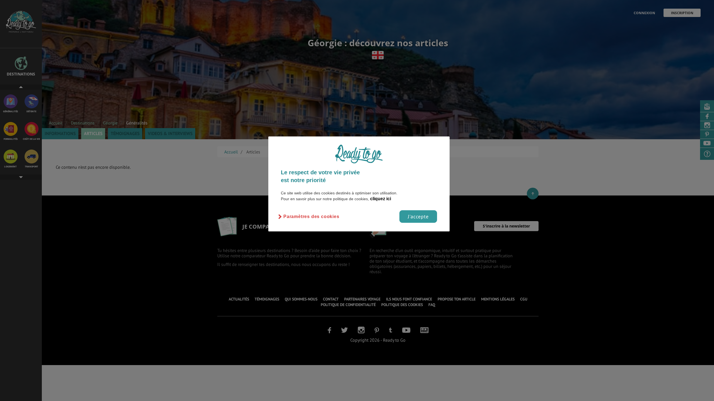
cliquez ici (380, 198)
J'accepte (418, 216)
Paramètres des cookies (311, 216)
